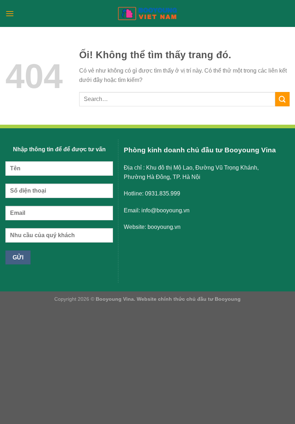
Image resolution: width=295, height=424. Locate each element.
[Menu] (9, 13)
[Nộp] (282, 99)
